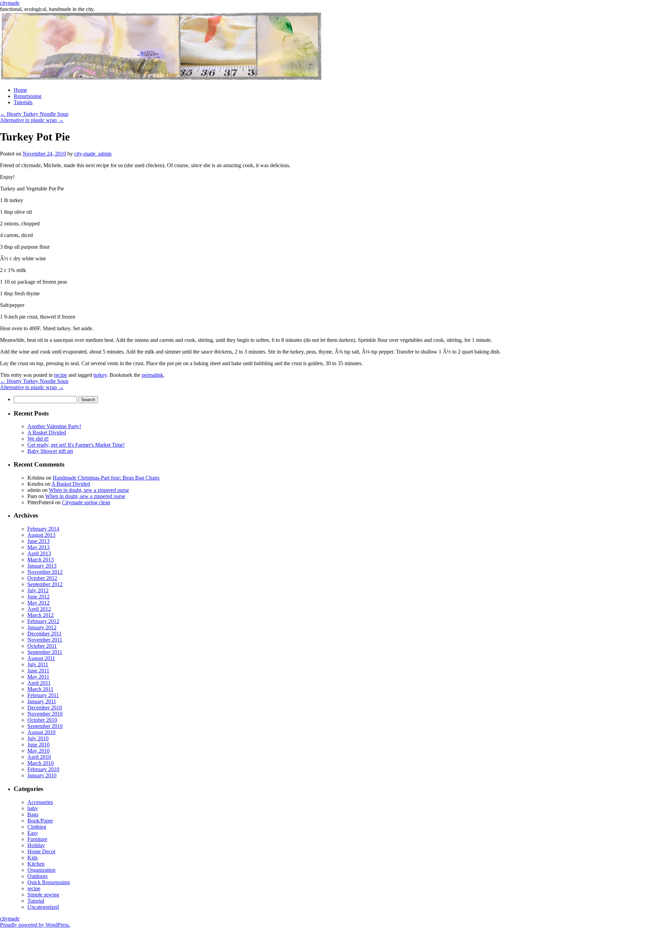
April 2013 (39, 553)
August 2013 (41, 535)
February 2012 (43, 621)
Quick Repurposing (48, 882)
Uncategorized (43, 907)
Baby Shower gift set (50, 451)
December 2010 (44, 707)
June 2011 (38, 670)
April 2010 (39, 757)
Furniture (37, 839)
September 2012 (45, 584)
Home (20, 90)
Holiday (36, 845)
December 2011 (44, 633)
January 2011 (41, 701)
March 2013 (40, 559)
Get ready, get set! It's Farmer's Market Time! (76, 445)
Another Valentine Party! (54, 426)
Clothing (36, 827)
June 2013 (38, 541)
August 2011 (41, 658)
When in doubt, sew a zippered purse (89, 490)
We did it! (38, 439)
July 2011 (37, 664)
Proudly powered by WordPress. (35, 925)
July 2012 (38, 590)
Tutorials (23, 102)
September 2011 (44, 652)
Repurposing (27, 96)
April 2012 (39, 609)
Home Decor (41, 851)
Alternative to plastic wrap (32, 120)
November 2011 (44, 640)
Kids (32, 858)
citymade (10, 3)
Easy (32, 833)
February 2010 (43, 769)
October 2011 (42, 646)
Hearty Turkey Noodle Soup (34, 114)
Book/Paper (40, 821)
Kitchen (35, 864)
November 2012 (45, 572)
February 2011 (43, 695)
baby (32, 808)
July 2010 (38, 738)
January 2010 (41, 775)
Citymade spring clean (86, 502)
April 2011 (39, 683)
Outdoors (37, 876)
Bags (32, 814)
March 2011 (40, 689)
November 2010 (45, 714)
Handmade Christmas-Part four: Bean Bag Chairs (106, 478)
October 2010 (42, 720)
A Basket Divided (46, 432)
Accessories (40, 802)
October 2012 (42, 578)
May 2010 (38, 751)
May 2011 (38, 677)
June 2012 (38, 596)
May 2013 (38, 547)
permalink (152, 375)
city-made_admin (93, 154)
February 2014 (43, 529)
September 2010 (45, 726)
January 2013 (41, 566)
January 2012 (41, 627)
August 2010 (41, 732)
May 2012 (38, 603)
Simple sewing (43, 895)
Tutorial (35, 901)
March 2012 (40, 615)
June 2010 (38, 744)
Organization (41, 870)
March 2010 (40, 763)
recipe (60, 375)
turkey (100, 375)
